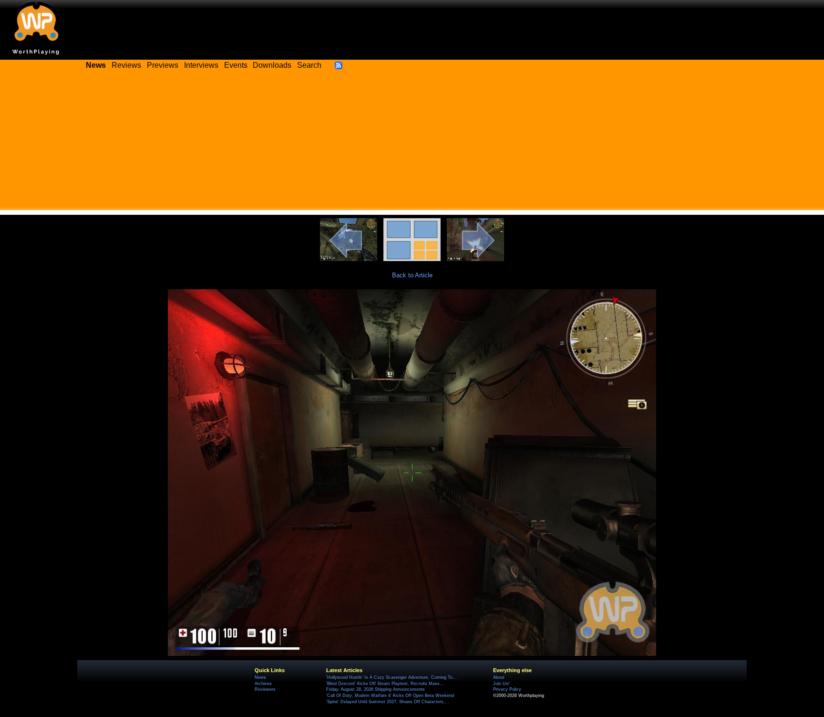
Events (235, 65)
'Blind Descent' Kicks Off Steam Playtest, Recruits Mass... (385, 683)
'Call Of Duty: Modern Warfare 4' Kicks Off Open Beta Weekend (390, 695)
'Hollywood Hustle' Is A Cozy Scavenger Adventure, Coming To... (391, 677)
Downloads (272, 65)
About (499, 677)
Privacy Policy (507, 689)
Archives (263, 683)
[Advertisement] (412, 143)
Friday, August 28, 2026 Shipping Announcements (375, 689)
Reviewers (265, 689)
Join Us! (501, 683)
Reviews (126, 65)
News (260, 677)
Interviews (201, 65)
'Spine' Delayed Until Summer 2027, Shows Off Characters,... (387, 701)
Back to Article (412, 275)
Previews (162, 65)
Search (309, 65)
